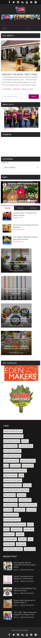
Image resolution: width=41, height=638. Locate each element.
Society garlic (9, 534)
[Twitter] (13, 2)
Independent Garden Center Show (16, 490)
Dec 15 (16, 593)
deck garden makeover (12, 451)
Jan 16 (16, 570)
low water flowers (10, 500)
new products (19, 510)
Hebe (21, 475)
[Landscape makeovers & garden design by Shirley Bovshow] (21, 373)
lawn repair (21, 495)
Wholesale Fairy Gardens (13, 549)
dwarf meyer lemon (11, 461)
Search (33, 96)
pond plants (31, 510)
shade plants (28, 529)
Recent (20, 208)
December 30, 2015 (16, 325)
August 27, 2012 (18, 217)
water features (9, 544)
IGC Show (27, 485)
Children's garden (10, 446)
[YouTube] (27, 2)
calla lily (25, 441)
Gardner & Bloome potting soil (15, 470)
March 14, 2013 (27, 89)
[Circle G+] (35, 2)
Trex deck (22, 539)
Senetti (6, 529)
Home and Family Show (12, 485)
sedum (30, 524)
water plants (21, 544)
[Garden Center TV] (20, 9)
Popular (7, 208)
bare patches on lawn (11, 441)
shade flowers (17, 529)
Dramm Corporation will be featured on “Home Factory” (16, 291)
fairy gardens (15, 466)
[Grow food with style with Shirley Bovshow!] (21, 397)
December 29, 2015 (16, 353)
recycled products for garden (14, 524)
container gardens (25, 446)
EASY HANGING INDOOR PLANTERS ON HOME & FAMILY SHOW (16, 264)
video (30, 539)
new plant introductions (28, 505)
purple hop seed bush (12, 519)
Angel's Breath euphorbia (13, 431)
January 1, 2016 (16, 298)
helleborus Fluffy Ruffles (12, 480)
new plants (8, 510)
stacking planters (10, 539)
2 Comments (6, 89)
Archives (33, 208)
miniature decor (25, 500)
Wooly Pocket (30, 549)
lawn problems (9, 495)
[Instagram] (18, 2)
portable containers (11, 515)
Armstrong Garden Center (13, 436)
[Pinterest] (31, 2)
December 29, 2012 (19, 229)
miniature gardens (10, 505)
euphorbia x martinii (28, 461)
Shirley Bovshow (27, 570)
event (6, 466)
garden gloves (28, 466)
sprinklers (20, 534)
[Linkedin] (22, 2)
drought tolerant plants (12, 456)
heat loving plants (10, 475)
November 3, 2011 (18, 241)
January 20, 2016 (16, 270)
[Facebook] (9, 2)
